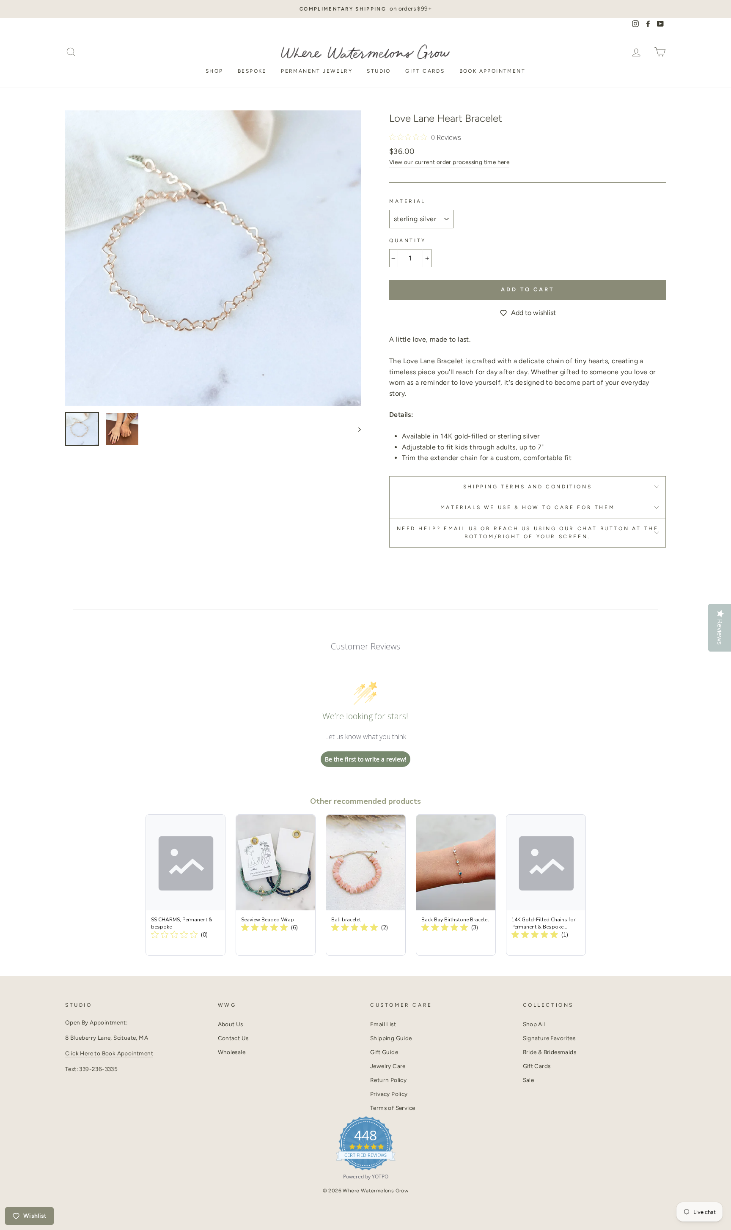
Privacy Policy (389, 1093)
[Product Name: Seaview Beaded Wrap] (276, 885)
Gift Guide (384, 1052)
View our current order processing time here (449, 162)
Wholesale (232, 1052)
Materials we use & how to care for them (527, 507)
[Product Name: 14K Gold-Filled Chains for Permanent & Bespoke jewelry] (546, 885)
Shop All (534, 1024)
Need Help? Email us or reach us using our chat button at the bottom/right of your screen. (528, 533)
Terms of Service (392, 1107)
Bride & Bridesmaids (550, 1052)
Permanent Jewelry (316, 71)
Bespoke (252, 71)
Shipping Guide (391, 1038)
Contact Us (233, 1038)
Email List (383, 1024)
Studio (378, 71)
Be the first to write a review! (366, 759)
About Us (230, 1024)
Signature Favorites (549, 1038)
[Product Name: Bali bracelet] (366, 885)
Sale (528, 1080)
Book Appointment (492, 71)
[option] (365, 9)
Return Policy (388, 1080)
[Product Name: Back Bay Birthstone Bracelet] (456, 885)
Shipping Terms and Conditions (527, 487)
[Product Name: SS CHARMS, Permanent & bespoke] (185, 885)
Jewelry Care (388, 1066)
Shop (214, 71)
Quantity (407, 241)
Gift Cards (425, 71)
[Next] (355, 429)
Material (407, 201)
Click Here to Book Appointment (109, 1053)
